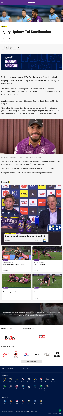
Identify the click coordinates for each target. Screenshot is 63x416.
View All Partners (31, 361)
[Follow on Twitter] (23, 368)
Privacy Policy (11, 411)
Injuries (4, 26)
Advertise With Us (34, 411)
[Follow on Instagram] (27, 368)
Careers (18, 411)
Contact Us (26, 411)
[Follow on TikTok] (16, 368)
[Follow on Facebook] (20, 368)
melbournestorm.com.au (9, 39)
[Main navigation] (2, 2)
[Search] (61, 2)
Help (22, 411)
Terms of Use (4, 411)
